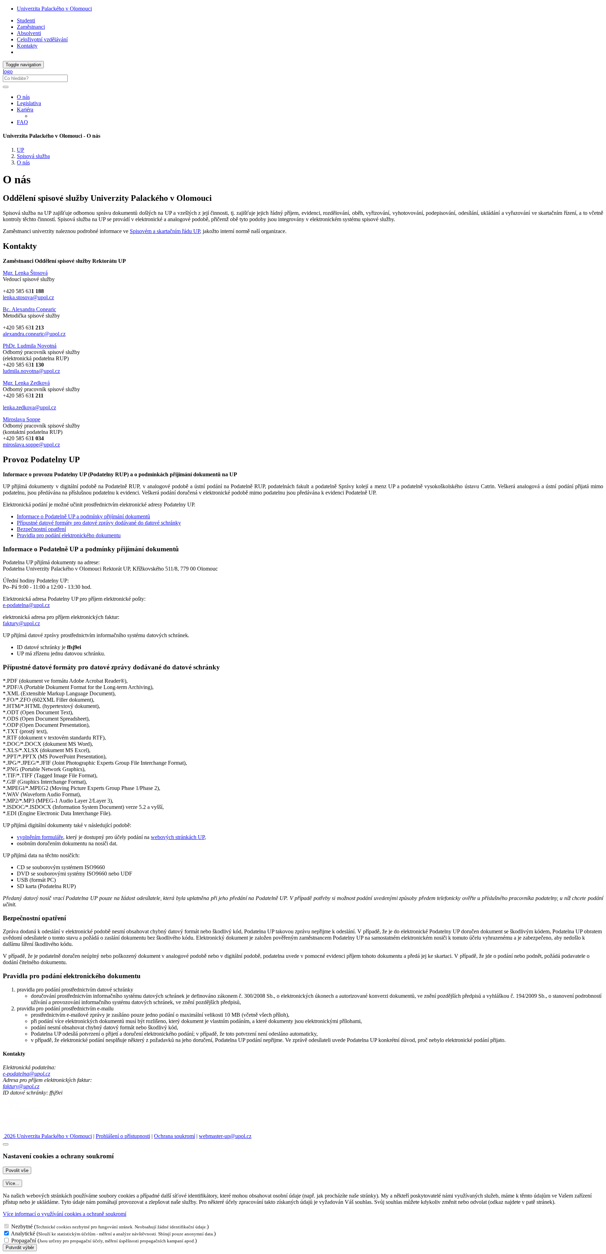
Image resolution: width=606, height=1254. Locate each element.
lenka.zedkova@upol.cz (29, 407)
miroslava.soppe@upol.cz (31, 445)
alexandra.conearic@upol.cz (34, 334)
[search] (5, 87)
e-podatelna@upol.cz (26, 605)
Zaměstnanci (31, 27)
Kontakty (27, 46)
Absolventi (29, 33)
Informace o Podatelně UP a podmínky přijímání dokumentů (83, 516)
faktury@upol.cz (21, 623)
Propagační (23, 1240)
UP (20, 150)
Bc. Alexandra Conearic (29, 309)
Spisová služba (33, 156)
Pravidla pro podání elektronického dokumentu (69, 535)
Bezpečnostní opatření (41, 529)
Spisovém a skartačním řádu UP (165, 231)
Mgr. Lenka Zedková (26, 383)
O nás (23, 97)
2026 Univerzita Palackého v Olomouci (47, 1136)
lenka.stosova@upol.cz (28, 297)
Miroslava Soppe (21, 419)
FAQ (22, 122)
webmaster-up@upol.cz (225, 1136)
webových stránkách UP (177, 837)
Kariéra (25, 110)
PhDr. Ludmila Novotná (29, 346)
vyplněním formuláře (40, 837)
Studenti (26, 20)
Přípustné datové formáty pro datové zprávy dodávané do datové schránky (99, 523)
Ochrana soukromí (174, 1136)
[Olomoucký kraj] (27, 1111)
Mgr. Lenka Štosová (25, 273)
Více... (12, 1183)
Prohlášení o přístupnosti (123, 1136)
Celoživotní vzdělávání (42, 39)
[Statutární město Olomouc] (19, 1130)
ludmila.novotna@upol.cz (31, 371)
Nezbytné (22, 1226)
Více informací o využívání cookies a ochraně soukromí (64, 1214)
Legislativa (29, 103)
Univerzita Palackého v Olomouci (54, 9)
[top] (5, 1144)
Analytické (23, 1233)
